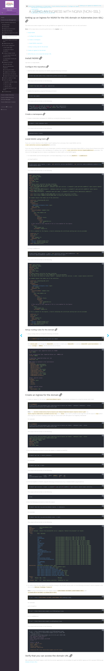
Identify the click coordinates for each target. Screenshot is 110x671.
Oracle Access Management (8, 20)
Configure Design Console (8, 53)
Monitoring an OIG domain (9, 73)
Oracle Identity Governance (8, 22)
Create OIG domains (7, 30)
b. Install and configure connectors (8, 50)
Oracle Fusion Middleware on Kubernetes (39, 6)
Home (2, 17)
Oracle (11, 106)
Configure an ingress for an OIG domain (10, 33)
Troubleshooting (6, 91)
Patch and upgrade (7, 80)
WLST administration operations (8, 67)
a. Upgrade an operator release (10, 82)
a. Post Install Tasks (7, 47)
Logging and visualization (9, 71)
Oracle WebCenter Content (8, 102)
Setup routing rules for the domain (38, 46)
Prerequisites (5, 26)
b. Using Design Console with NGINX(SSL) (9, 59)
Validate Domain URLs (31, 662)
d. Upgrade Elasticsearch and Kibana (9, 89)
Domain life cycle (7, 64)
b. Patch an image (7, 84)
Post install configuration (8, 45)
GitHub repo (4, 109)
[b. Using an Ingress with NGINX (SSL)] (108, 335)
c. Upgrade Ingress (7, 86)
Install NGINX (31, 32)
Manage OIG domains (7, 62)
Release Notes (6, 24)
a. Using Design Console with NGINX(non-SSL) (9, 56)
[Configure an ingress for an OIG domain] (21, 335)
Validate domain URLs (7, 43)
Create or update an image (9, 78)
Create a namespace (34, 39)
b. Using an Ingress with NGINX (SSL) (10, 40)
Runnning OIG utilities (8, 69)
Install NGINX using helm (35, 43)
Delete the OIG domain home (10, 75)
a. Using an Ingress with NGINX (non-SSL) (10, 37)
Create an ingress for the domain (37, 50)
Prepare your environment (8, 28)
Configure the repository (35, 36)
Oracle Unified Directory (7, 95)
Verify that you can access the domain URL (39, 54)
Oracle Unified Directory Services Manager (7, 98)
